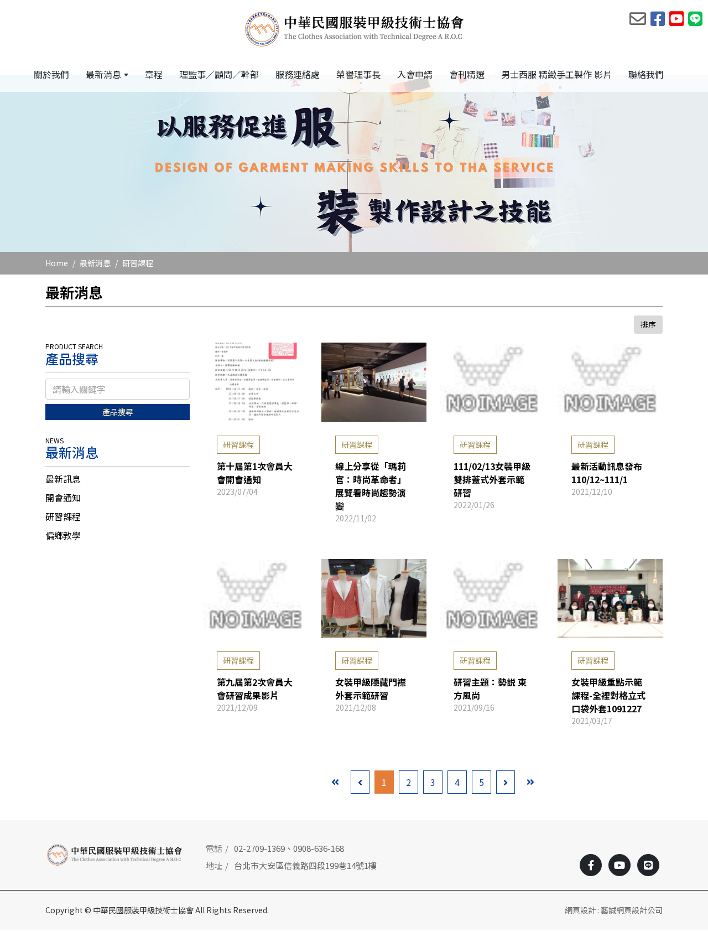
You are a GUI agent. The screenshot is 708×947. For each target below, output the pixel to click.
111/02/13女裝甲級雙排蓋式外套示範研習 (492, 479)
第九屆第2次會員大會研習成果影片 (255, 688)
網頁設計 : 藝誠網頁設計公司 (614, 909)
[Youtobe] (619, 865)
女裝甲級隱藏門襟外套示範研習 (370, 688)
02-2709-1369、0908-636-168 (289, 848)
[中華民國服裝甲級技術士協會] (354, 28)
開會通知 (63, 497)
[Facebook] (591, 865)
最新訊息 (63, 478)
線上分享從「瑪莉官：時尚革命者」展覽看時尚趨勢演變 (370, 486)
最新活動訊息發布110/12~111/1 (606, 472)
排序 (648, 324)
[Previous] (360, 782)
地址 (214, 865)
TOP (680, 810)
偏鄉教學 (63, 535)
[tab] (117, 478)
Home (56, 262)
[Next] (505, 782)
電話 (214, 848)
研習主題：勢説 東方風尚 (490, 688)
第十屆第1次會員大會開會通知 (255, 472)
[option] (354, 163)
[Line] (648, 865)
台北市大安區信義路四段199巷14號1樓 (305, 865)
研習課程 (137, 262)
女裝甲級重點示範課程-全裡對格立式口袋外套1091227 (608, 695)
